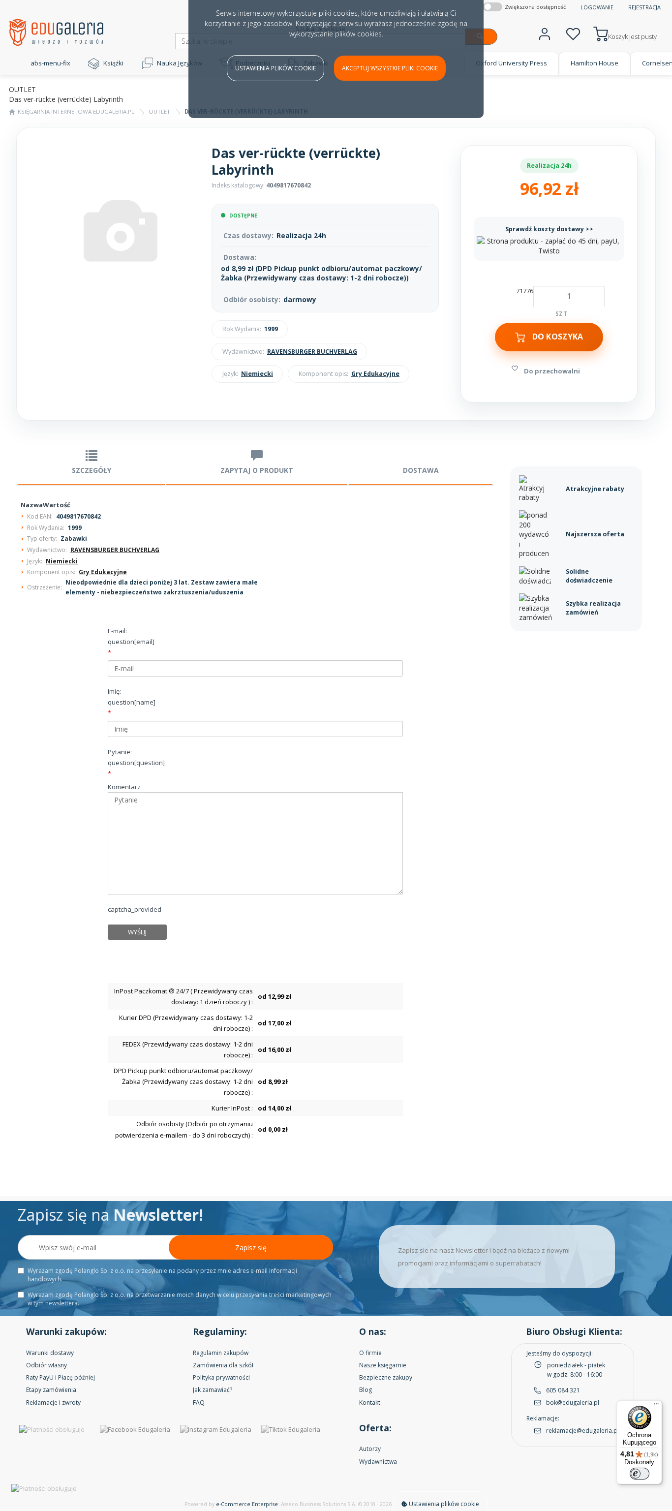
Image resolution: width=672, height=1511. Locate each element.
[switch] (639, 1474)
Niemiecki (257, 374)
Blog (365, 1390)
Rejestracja (644, 7)
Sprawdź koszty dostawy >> (549, 229)
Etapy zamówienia (51, 1390)
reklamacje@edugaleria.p (581, 1430)
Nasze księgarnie (382, 1365)
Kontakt (369, 1402)
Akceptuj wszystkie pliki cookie (390, 68)
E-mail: (131, 636)
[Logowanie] (544, 32)
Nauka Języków (179, 63)
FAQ (199, 1402)
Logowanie (596, 7)
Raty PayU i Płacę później (60, 1377)
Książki (113, 63)
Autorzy (370, 1449)
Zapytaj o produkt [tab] (256, 470)
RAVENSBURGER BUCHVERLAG (312, 351)
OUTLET (159, 111)
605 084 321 (563, 1390)
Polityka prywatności (221, 1377)
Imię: (131, 697)
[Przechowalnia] (573, 32)
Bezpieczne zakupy (385, 1377)
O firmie (370, 1353)
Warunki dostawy (50, 1353)
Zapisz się (251, 1247)
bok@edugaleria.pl (572, 1402)
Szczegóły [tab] (91, 470)
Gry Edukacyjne (375, 374)
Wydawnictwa (378, 1461)
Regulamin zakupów (220, 1353)
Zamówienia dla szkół (223, 1365)
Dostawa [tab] (421, 470)
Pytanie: (136, 757)
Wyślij (137, 931)
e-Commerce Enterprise (247, 1504)
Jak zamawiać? (212, 1390)
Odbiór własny (46, 1365)
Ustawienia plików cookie (275, 68)
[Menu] (656, 1406)
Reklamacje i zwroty (53, 1402)
